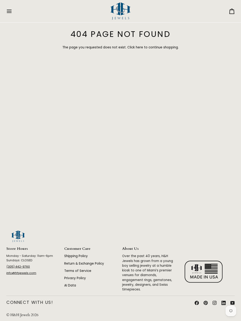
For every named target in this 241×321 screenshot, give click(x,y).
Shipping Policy (76, 256)
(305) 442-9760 (18, 267)
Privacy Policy (75, 278)
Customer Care (77, 248)
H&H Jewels (20, 315)
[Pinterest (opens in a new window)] (206, 303)
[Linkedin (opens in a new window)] (223, 303)
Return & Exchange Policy (84, 263)
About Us (130, 248)
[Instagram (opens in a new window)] (215, 303)
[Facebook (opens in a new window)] (197, 303)
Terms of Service (77, 271)
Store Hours (17, 248)
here (139, 47)
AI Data (70, 285)
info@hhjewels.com (21, 273)
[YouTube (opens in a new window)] (232, 303)
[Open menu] (13, 11)
